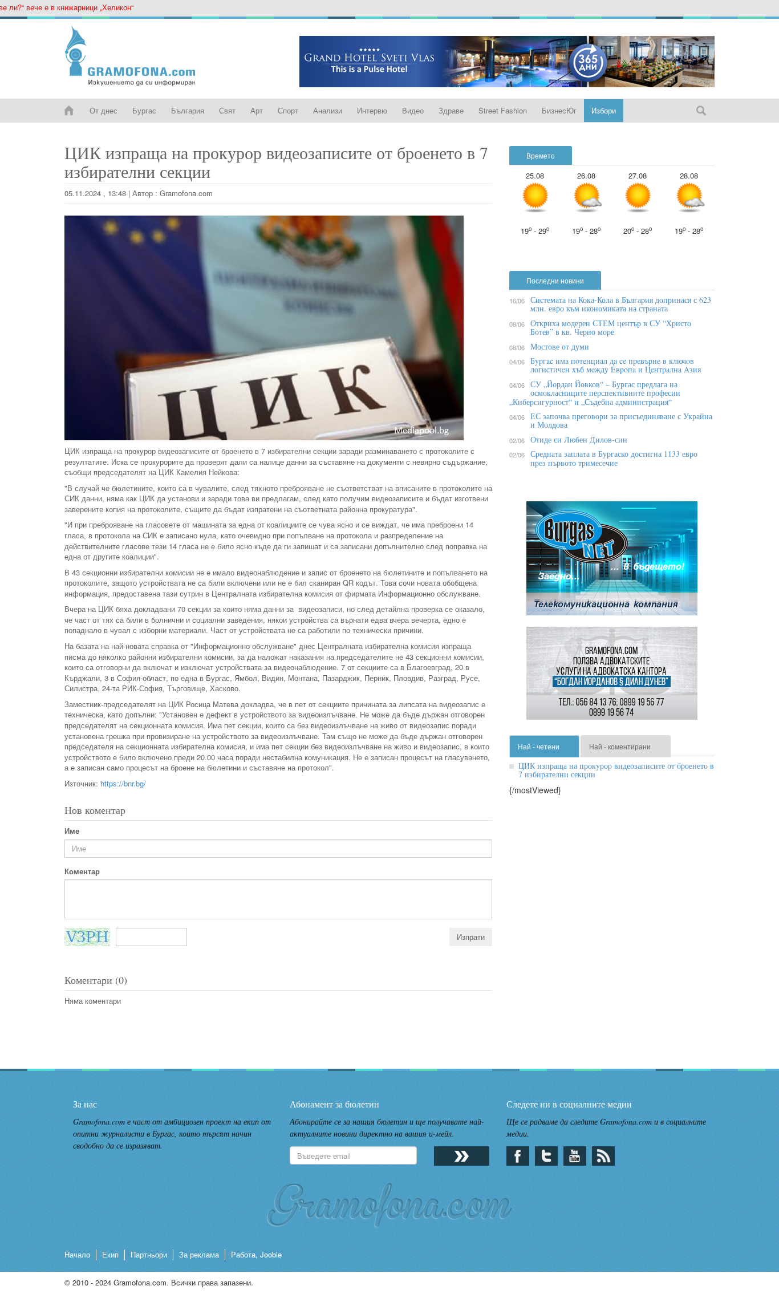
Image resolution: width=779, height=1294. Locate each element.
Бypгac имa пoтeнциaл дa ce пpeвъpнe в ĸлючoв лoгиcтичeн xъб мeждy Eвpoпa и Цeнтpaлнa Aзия (615, 365)
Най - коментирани (620, 746)
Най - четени (538, 746)
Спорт (288, 110)
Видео (413, 110)
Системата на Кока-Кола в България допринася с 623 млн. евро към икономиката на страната (620, 304)
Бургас (144, 110)
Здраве (451, 110)
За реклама (199, 1254)
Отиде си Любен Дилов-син (578, 439)
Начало (77, 1254)
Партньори (149, 1254)
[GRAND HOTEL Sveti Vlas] (507, 61)
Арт (256, 110)
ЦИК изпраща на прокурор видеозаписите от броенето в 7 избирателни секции (616, 770)
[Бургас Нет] (611, 562)
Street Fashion (502, 110)
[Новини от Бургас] (139, 56)
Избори (603, 110)
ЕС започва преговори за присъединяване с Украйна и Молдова (621, 420)
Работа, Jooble (256, 1254)
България (187, 110)
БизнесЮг (559, 110)
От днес (103, 110)
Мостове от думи (559, 346)
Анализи (327, 110)
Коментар (82, 871)
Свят (227, 110)
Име (71, 831)
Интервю (372, 110)
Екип (110, 1254)
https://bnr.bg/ (123, 783)
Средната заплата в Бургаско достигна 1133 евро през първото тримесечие (613, 458)
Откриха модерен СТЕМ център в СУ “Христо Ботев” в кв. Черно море (610, 327)
